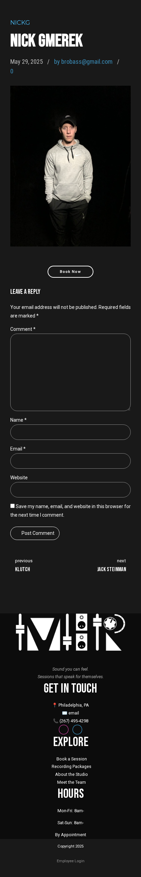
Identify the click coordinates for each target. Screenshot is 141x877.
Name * (18, 420)
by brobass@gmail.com (83, 61)
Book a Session (71, 758)
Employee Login (71, 860)
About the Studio (71, 774)
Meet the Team (71, 782)
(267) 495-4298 (74, 720)
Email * (18, 449)
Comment (23, 329)
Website (19, 477)
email (73, 713)
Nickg (20, 22)
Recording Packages (71, 766)
